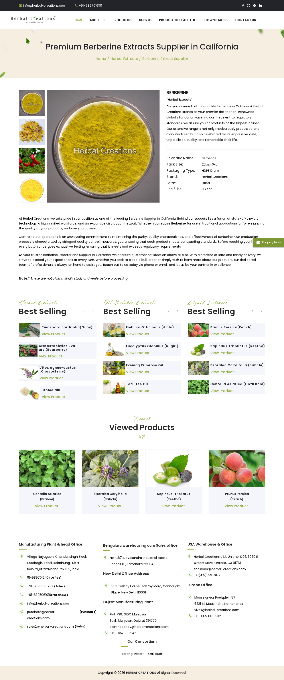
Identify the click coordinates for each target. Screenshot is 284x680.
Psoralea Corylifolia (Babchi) (237, 365)
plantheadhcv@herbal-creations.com (139, 627)
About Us (98, 20)
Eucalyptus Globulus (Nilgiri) (152, 346)
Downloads (215, 20)
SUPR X (144, 20)
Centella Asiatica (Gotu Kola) (237, 384)
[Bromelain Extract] (30, 393)
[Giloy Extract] (30, 330)
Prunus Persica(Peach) (231, 327)
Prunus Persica (237, 494)
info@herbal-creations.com (44, 5)
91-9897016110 (38, 577)
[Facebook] (243, 5)
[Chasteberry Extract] (28, 372)
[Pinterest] (254, 5)
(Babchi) (110, 499)
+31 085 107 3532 (208, 616)
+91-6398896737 (40, 586)
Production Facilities (178, 20)
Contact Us (245, 20)
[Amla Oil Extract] (114, 330)
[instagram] (248, 5)
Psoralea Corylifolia (110, 494)
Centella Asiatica (47, 494)
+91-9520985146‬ (123, 633)
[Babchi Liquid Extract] (198, 368)
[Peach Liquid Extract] (198, 330)
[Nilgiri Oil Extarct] (114, 349)
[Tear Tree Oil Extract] (114, 387)
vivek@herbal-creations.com (216, 610)
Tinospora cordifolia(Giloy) (67, 327)
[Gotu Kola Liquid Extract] (198, 387)
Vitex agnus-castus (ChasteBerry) (57, 369)
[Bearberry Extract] (28, 350)
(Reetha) (173, 499)
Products (121, 20)
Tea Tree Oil (137, 384)
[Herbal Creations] (33, 18)
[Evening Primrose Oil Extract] (114, 368)
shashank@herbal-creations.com (220, 569)
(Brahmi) (47, 499)
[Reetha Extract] (198, 349)
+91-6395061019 (39, 595)
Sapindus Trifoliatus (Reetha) (237, 346)
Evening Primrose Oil (144, 365)
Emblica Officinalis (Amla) (150, 327)
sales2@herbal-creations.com (50, 626)
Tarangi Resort (132, 654)
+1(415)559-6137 (208, 575)
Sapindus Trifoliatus (173, 494)
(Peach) (236, 499)
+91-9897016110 (90, 5)
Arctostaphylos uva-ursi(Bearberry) (58, 348)
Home (78, 20)
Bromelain (51, 390)
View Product (53, 334)
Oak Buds (155, 654)
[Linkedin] (260, 5)
